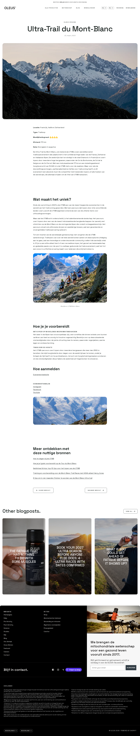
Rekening (120, 8)
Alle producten (51, 8)
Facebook (37, 389)
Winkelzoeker (89, 8)
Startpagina (8, 615)
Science (6, 628)
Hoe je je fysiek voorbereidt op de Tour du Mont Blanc (54, 463)
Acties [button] (46, 612)
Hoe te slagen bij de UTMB (43, 459)
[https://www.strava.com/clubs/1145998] (63, 670)
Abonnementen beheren (52, 618)
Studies (6, 631)
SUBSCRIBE (131, 668)
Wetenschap (67, 8)
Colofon (46, 631)
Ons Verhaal (8, 641)
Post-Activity (8, 625)
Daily (5, 618)
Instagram (37, 387)
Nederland (25, 730)
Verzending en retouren (52, 621)
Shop (45, 615)
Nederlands (10, 730)
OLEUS (112, 730)
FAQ (5, 635)
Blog (78, 8)
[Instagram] (58, 670)
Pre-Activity (8, 621)
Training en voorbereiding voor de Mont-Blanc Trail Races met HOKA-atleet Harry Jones (68, 473)
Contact (7, 655)
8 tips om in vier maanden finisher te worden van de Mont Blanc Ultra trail (62, 478)
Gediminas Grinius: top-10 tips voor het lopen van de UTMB (56, 468)
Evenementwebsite (41, 375)
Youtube (36, 392)
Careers (6, 652)
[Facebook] (53, 670)
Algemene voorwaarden (52, 625)
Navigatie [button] (7, 612)
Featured (7, 648)
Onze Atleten (8, 645)
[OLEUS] (10, 8)
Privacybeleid (48, 628)
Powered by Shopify (128, 730)
